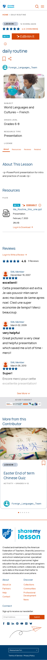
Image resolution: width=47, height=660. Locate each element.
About (6, 149)
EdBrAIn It (27, 36)
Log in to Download (22, 227)
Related (37, 149)
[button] (18, 512)
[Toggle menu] (42, 6)
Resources (16, 149)
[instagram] (8, 623)
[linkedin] (13, 623)
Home (5, 14)
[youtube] (22, 623)
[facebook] (4, 623)
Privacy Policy (29, 655)
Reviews (27, 149)
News (26, 599)
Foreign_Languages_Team (23, 67)
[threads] (26, 623)
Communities (30, 588)
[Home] (9, 6)
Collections (29, 584)
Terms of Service (16, 655)
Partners (7, 588)
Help (5, 592)
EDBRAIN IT (31, 205)
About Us (7, 584)
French (24, 112)
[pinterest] (17, 623)
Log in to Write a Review (14, 254)
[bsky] (31, 623)
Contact (6, 596)
